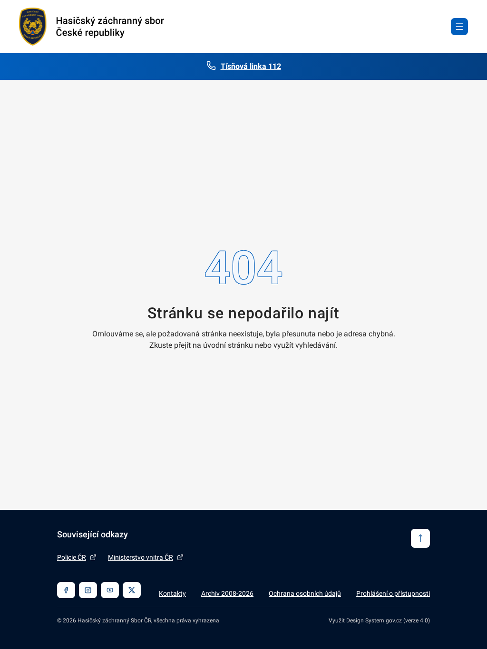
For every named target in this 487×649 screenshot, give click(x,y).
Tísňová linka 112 (251, 66)
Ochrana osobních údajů (305, 593)
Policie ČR (71, 557)
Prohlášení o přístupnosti (393, 593)
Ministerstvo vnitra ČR (140, 557)
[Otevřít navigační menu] (459, 26)
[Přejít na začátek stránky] (420, 538)
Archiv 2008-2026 (227, 593)
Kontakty (172, 593)
